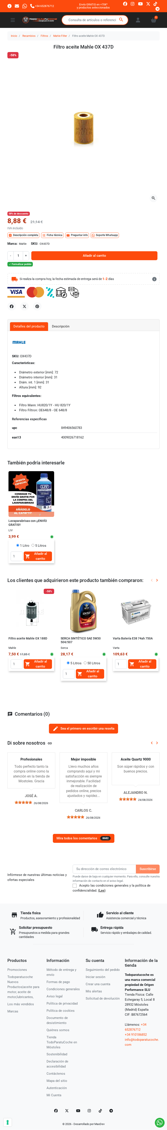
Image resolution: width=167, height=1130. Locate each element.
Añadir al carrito (94, 256)
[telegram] (157, 8)
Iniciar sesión (95, 977)
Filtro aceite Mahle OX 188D (27, 638)
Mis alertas (94, 991)
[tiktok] (155, 3)
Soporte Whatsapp (107, 235)
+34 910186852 (136, 1035)
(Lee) (101, 890)
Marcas (12, 1011)
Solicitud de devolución (103, 998)
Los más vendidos (20, 1004)
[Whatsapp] (24, 6)
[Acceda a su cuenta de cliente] (138, 20)
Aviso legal (55, 996)
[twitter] (148, 3)
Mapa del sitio (57, 1081)
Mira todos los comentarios (83, 838)
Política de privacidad (62, 1003)
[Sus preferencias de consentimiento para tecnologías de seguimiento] (7, 1122)
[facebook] (125, 3)
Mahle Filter (60, 35)
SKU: (34, 244)
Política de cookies (61, 1011)
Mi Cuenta (54, 1095)
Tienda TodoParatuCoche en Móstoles (62, 1042)
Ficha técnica (52, 235)
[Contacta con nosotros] (17, 6)
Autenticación (57, 1088)
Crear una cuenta (98, 984)
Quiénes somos (58, 1030)
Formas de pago (58, 982)
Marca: (12, 244)
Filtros (44, 35)
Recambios (28, 35)
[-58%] (31, 611)
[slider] (23, 802)
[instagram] (133, 3)
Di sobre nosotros (29, 743)
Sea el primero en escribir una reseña (83, 729)
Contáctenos (56, 1074)
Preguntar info (77, 235)
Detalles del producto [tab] (29, 326)
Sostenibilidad (57, 1054)
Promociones (17, 970)
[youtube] (140, 3)
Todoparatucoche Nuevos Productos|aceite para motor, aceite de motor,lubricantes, (23, 987)
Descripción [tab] (60, 326)
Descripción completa (23, 235)
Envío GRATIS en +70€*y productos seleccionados (93, 6)
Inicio (14, 35)
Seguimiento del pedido (103, 970)
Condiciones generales (63, 989)
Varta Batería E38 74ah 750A (133, 638)
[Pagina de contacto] (9, 6)
